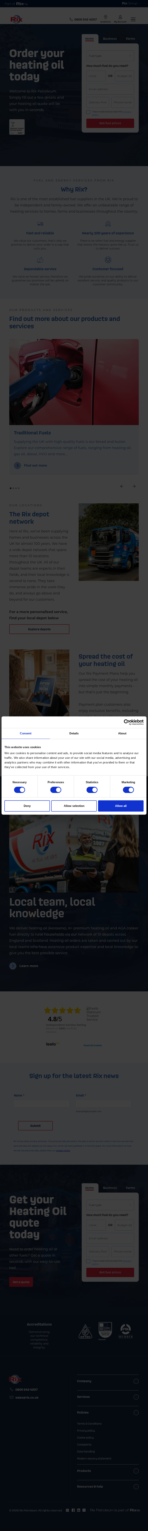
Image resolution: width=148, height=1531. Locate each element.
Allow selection (74, 805)
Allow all (121, 805)
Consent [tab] (25, 733)
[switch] (55, 790)
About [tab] (122, 733)
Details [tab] (74, 733)
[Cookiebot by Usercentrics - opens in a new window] (127, 722)
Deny (27, 805)
